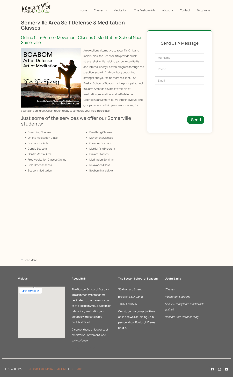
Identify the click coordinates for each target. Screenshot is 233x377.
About (166, 10)
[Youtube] (226, 369)
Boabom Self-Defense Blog (181, 317)
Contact (185, 10)
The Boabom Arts (144, 10)
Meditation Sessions (177, 297)
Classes (99, 10)
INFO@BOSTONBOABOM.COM (46, 369)
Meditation (120, 10)
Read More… (31, 260)
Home (83, 10)
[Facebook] (212, 369)
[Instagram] (219, 369)
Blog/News (203, 10)
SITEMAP (76, 369)
